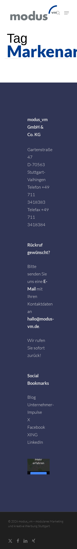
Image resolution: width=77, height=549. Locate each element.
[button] (66, 13)
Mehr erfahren (38, 461)
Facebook (36, 427)
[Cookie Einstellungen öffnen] (7, 543)
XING (32, 434)
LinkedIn (35, 442)
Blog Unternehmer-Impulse (40, 404)
